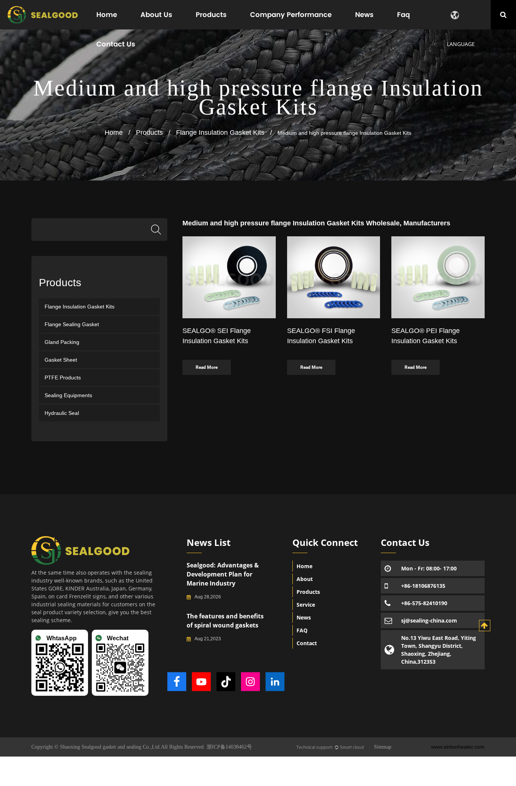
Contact (307, 643)
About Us (156, 14)
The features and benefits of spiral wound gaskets (225, 620)
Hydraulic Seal (62, 413)
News (364, 14)
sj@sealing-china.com (429, 620)
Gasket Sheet (61, 360)
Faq (403, 14)
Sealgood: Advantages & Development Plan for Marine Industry (223, 574)
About (305, 579)
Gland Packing (62, 342)
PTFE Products (63, 378)
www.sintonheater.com (458, 747)
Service (306, 604)
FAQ (302, 630)
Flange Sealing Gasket (72, 324)
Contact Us (115, 44)
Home (106, 14)
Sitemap (382, 747)
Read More (207, 367)
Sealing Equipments (68, 395)
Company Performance (291, 14)
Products (211, 14)
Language (461, 44)
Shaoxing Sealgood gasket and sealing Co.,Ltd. (110, 747)
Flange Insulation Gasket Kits (220, 132)
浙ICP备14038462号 (229, 747)
